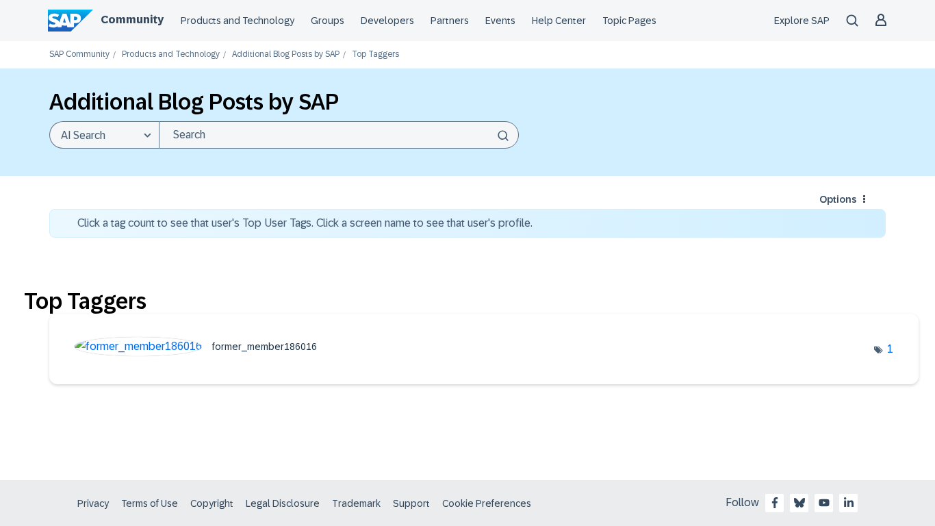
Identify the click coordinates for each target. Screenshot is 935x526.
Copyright (211, 503)
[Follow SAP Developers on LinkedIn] (848, 502)
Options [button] (837, 199)
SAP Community (79, 54)
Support (411, 503)
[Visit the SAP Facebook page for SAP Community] (774, 502)
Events (500, 20)
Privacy (93, 503)
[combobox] (339, 135)
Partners (450, 20)
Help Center (559, 20)
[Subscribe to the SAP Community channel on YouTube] (824, 502)
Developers (387, 20)
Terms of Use (149, 503)
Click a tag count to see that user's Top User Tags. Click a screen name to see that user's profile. (305, 223)
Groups (327, 20)
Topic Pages (629, 20)
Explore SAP (802, 20)
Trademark (356, 503)
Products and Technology (237, 20)
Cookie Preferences (486, 503)
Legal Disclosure (283, 503)
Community (132, 19)
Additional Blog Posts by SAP (286, 54)
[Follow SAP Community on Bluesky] (799, 502)
